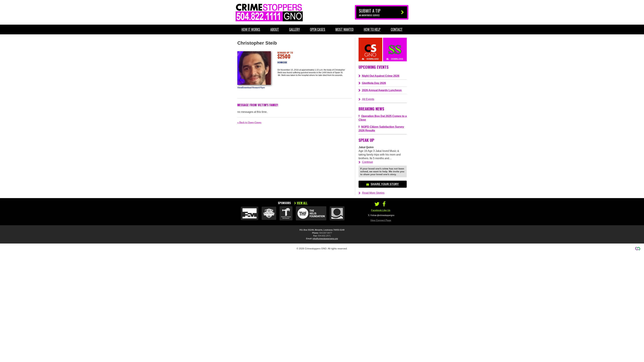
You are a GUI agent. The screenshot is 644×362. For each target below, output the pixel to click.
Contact (396, 29)
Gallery (294, 29)
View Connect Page (380, 220)
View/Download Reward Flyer (251, 87)
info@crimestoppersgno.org (325, 238)
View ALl (302, 202)
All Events (368, 99)
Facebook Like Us (380, 210)
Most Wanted (344, 29)
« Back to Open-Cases (249, 122)
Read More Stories (373, 192)
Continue (367, 162)
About (274, 29)
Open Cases (317, 29)
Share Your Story (385, 184)
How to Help (372, 29)
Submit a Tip (370, 12)
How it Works (250, 29)
